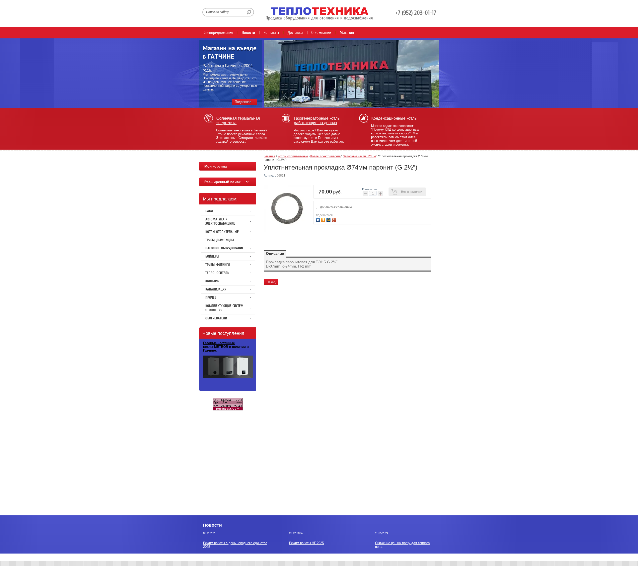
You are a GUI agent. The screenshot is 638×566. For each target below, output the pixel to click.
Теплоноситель (217, 273)
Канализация (215, 289)
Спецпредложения (218, 32)
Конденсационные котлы (394, 118)
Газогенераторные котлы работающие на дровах (317, 120)
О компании (321, 32)
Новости (248, 32)
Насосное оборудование (224, 248)
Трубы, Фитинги (217, 265)
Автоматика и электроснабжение (220, 221)
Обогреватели (216, 318)
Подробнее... (244, 102)
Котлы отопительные (222, 232)
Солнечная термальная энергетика (238, 120)
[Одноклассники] (323, 219)
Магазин (347, 32)
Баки (209, 211)
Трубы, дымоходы (219, 240)
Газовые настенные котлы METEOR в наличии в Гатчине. (226, 346)
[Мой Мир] (329, 219)
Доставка (295, 32)
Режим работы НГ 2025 (306, 543)
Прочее (210, 297)
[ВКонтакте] (318, 219)
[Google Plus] (334, 219)
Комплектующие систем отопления (224, 308)
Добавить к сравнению (335, 207)
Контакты (271, 32)
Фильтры (212, 281)
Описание (275, 253)
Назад (271, 282)
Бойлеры (212, 256)
